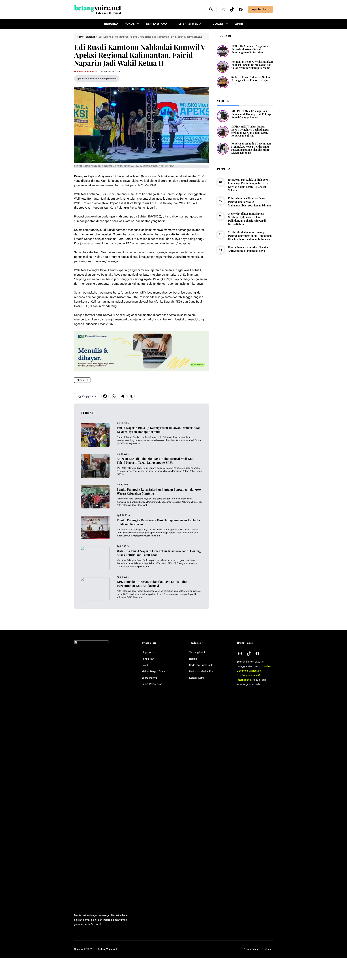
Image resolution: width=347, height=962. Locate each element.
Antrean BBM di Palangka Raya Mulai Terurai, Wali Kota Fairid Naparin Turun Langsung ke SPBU (155, 461)
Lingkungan (148, 652)
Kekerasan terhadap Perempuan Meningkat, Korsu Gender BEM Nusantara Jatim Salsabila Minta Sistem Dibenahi (251, 148)
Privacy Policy (250, 949)
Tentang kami (197, 652)
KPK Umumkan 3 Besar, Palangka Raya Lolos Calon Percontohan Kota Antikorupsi (152, 584)
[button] (211, 9)
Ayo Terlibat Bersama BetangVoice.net (97, 78)
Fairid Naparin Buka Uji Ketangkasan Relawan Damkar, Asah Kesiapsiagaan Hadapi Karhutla (159, 430)
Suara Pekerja (150, 677)
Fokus (130, 24)
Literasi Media (189, 24)
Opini (239, 24)
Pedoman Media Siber (201, 671)
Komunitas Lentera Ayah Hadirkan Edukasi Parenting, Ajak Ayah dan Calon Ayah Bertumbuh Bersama (252, 65)
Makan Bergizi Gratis (154, 671)
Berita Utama (156, 24)
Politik (145, 665)
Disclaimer (267, 949)
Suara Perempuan (152, 684)
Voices (218, 24)
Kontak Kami (196, 677)
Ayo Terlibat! (260, 9)
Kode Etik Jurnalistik (201, 665)
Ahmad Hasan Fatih (87, 71)
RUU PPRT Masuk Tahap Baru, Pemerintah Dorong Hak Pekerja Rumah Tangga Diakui (251, 114)
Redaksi (193, 658)
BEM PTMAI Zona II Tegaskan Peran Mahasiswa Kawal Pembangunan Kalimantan (249, 49)
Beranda (111, 24)
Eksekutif (91, 36)
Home (80, 36)
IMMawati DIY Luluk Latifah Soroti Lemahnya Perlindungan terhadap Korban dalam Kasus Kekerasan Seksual (250, 131)
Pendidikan (148, 658)
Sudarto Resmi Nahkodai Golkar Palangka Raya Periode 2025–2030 (250, 80)
